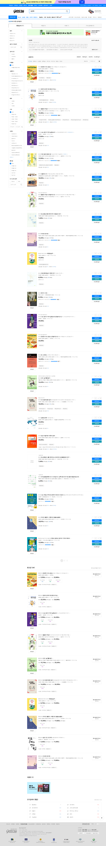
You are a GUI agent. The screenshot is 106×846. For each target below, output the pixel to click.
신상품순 (39, 61)
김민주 (43, 156)
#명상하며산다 (58, 408)
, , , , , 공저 (49, 437)
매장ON (50, 581)
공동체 (62, 437)
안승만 (43, 459)
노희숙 (56, 235)
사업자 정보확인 (48, 832)
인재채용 (13, 824)
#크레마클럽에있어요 (43, 100)
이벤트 (27, 17)
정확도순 (35, 61)
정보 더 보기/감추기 (61, 73)
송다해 (49, 419)
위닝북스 (66, 175)
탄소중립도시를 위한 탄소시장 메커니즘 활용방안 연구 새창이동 (70, 457)
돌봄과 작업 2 (44, 108)
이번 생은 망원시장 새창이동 (67, 154)
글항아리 (62, 156)
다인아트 (62, 519)
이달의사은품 (84, 17)
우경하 (39, 401)
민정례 (49, 156)
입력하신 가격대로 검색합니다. (22, 126)
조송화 (52, 401)
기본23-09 (40, 455)
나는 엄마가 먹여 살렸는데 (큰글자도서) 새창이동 (74, 316)
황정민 (56, 478)
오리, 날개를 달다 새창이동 (52, 658)
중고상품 (46, 80)
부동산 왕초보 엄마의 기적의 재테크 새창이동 (70, 538)
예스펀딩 (49, 17)
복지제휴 (53, 824)
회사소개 (8, 824)
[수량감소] (95, 67)
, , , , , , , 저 (51, 235)
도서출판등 (64, 401)
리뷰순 (60, 61)
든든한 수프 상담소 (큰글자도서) (49, 336)
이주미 (43, 419)
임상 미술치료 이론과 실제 (48, 435)
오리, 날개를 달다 (45, 378)
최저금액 (12, 126)
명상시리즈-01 (41, 397)
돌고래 (62, 110)
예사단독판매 (77, 17)
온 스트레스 (44, 355)
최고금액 (18, 126)
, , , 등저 (45, 419)
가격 (10, 110)
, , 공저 (44, 91)
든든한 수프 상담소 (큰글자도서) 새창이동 (73, 336)
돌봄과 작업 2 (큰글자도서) (48, 194)
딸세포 (44, 134)
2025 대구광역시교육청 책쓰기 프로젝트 (46, 376)
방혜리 (46, 68)
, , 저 (43, 68)
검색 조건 (11, 52)
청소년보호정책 (31, 824)
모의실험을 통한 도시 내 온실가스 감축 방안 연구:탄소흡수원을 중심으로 (60, 476)
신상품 (23, 17)
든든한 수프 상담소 (46, 66)
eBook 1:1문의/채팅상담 (93, 831)
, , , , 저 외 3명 (48, 356)
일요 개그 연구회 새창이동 (64, 737)
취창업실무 (50, 253)
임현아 (51, 380)
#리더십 (52, 100)
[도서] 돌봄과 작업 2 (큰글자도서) (39, 49)
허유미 (59, 235)
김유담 (39, 110)
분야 (10, 31)
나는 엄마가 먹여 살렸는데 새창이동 (73, 132)
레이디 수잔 (44, 293)
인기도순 (30, 61)
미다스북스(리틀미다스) (48, 540)
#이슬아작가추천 (42, 119)
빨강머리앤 (68, 380)
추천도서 (95, 17)
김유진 (39, 519)
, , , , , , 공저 (50, 478)
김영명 (39, 91)
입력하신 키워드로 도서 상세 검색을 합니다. (21, 184)
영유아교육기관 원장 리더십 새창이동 (56, 89)
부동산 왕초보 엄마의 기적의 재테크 (60, 538)
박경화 (46, 437)
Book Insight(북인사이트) (71, 235)
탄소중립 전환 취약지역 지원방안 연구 (51, 214)
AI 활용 (11, 63)
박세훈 (39, 275)
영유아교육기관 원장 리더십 (48, 89)
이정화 (49, 401)
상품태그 (11, 71)
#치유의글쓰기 (42, 408)
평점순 (57, 61)
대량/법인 (100, 17)
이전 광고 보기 (99, 13)
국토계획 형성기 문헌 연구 (48, 273)
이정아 (39, 255)
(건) (47, 73)
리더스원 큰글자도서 (42, 192)
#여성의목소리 (66, 119)
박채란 (39, 156)
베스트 (19, 17)
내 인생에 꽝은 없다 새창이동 (77, 680)
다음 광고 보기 (101, 13)
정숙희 (52, 156)
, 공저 (42, 255)
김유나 (49, 175)
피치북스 (52, 68)
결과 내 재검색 (13, 44)
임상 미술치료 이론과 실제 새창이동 (55, 435)
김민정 (58, 380)
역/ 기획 (44, 496)
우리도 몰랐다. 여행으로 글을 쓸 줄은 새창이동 (61, 517)
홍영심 (48, 380)
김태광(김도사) (41, 175)
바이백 (31, 17)
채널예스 (41, 17)
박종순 (39, 478)
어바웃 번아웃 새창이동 (49, 233)
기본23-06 (40, 474)
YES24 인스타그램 (88, 824)
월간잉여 (46, 739)
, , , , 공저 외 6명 (48, 401)
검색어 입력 (13, 47)
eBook (53, 80)
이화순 (43, 401)
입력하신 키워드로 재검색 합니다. (21, 47)
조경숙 (46, 401)
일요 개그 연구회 (47, 737)
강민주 (53, 175)
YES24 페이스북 (85, 824)
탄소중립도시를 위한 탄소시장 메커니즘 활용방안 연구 (55, 457)
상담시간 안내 (95, 833)
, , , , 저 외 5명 (48, 156)
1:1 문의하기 (81, 833)
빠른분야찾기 (13, 17)
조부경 (49, 356)
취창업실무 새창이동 (53, 253)
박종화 (46, 215)
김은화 (30, 40)
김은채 (39, 68)
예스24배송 (42, 581)
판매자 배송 (58, 581)
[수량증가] (100, 67)
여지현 (46, 156)
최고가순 (53, 61)
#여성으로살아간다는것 (76, 119)
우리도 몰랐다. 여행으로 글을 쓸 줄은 (50, 517)
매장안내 (35, 17)
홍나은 (52, 215)
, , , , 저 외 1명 (48, 519)
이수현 (49, 110)
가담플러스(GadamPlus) (59, 419)
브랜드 (11, 132)
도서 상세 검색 (13, 179)
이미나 (52, 437)
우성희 (46, 235)
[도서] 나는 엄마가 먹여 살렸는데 (67, 49)
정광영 (56, 175)
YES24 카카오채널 (83, 824)
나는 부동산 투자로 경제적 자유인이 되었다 (52, 495)
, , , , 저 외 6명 (48, 110)
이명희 (46, 91)
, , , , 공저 (47, 215)
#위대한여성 (85, 119)
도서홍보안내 (38, 824)
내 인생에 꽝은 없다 (46, 399)
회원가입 (85, 5)
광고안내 (43, 824)
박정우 (39, 235)
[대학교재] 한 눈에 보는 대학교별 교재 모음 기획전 (56, 447)
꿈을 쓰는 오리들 (41, 380)
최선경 (54, 380)
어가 (52, 91)
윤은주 (43, 215)
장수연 (46, 110)
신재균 (49, 437)
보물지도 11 (44, 174)
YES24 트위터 (87, 824)
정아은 (43, 110)
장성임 (46, 519)
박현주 (62, 235)
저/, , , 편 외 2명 (51, 380)
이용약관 (17, 824)
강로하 (52, 356)
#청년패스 (49, 77)
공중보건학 (44, 417)
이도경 (49, 235)
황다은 (52, 110)
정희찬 (49, 519)
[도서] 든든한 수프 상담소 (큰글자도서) (55, 49)
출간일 (11, 161)
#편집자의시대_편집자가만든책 (45, 165)
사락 (45, 17)
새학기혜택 (71, 17)
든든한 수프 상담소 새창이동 (68, 573)
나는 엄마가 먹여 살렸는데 (48, 132)
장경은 (52, 459)
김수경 (39, 437)
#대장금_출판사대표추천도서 (54, 119)
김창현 (59, 478)
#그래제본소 (41, 77)
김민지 (52, 519)
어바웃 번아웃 (44, 233)
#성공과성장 (50, 408)
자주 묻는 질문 (88, 833)
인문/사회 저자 (36, 42)
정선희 (56, 437)
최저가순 (48, 61)
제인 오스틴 (40, 294)
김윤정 (46, 419)
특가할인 (90, 17)
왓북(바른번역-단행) (49, 294)
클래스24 (54, 17)
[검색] (67, 11)
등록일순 (44, 61)
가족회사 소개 (95, 824)
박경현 (43, 275)
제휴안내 (48, 824)
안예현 (39, 215)
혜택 (10, 99)
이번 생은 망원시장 (46, 154)
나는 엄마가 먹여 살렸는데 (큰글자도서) (51, 316)
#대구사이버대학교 (43, 444)
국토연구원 (59, 215)
